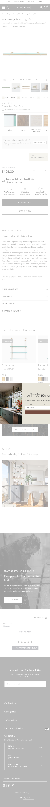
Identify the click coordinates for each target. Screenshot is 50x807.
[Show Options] (48, 407)
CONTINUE (37, 412)
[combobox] (37, 407)
